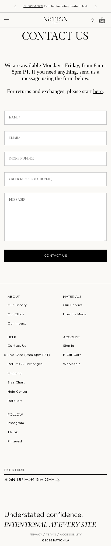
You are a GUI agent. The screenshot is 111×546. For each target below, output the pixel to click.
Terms (51, 535)
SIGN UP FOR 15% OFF (29, 480)
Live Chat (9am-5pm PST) (29, 354)
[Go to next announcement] (96, 6)
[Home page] (55, 20)
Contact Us (55, 255)
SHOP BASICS (33, 6)
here (98, 91)
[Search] (93, 20)
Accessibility (71, 535)
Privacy (35, 535)
